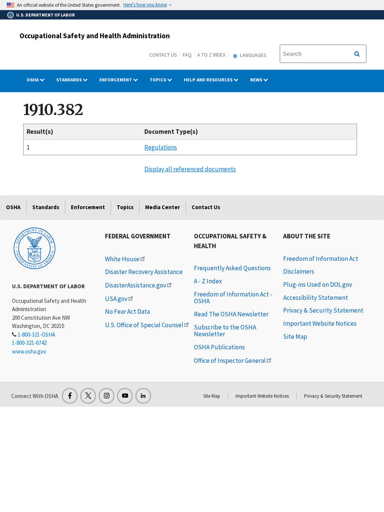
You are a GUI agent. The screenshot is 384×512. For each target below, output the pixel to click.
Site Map (295, 336)
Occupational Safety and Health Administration (95, 35)
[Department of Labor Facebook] (70, 396)
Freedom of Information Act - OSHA (233, 297)
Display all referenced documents (190, 169)
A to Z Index (211, 54)
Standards (69, 79)
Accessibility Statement (315, 297)
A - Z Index (208, 281)
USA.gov (116, 299)
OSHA (33, 79)
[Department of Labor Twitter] (88, 396)
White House (122, 259)
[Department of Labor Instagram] (106, 396)
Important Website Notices (320, 323)
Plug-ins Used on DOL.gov (317, 284)
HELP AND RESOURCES (209, 79)
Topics (158, 79)
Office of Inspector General (230, 360)
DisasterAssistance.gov (135, 285)
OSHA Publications (219, 347)
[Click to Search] (357, 54)
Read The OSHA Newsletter (231, 314)
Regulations (160, 147)
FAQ (187, 54)
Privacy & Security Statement (323, 310)
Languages (253, 55)
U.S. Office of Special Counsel (144, 325)
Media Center (162, 207)
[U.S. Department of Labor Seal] (34, 247)
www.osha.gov (29, 351)
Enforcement (116, 79)
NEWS (256, 79)
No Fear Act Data (127, 311)
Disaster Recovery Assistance (144, 272)
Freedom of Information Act (320, 259)
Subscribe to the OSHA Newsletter (225, 330)
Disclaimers (298, 271)
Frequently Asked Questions (232, 268)
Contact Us (163, 54)
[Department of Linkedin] (143, 396)
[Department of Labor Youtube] (125, 396)
